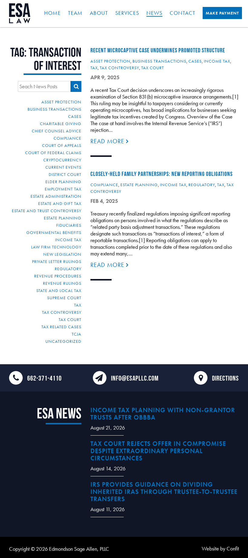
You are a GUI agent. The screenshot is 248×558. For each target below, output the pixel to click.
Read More (108, 141)
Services (127, 12)
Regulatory (68, 268)
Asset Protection (61, 102)
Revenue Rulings (62, 283)
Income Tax (68, 239)
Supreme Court (64, 297)
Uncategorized (63, 341)
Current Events (63, 167)
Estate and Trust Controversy (46, 210)
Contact (182, 12)
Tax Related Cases (61, 326)
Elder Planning (63, 181)
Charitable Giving (60, 123)
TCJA (76, 334)
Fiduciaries (68, 225)
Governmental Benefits (53, 232)
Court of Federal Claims (53, 152)
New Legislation (62, 254)
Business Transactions (54, 109)
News (154, 12)
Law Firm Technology (56, 247)
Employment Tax (63, 189)
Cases (74, 116)
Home (52, 12)
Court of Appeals (61, 145)
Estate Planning (62, 218)
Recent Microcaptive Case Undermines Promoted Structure (157, 50)
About (99, 12)
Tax (77, 305)
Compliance (67, 138)
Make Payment (222, 13)
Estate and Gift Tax (59, 203)
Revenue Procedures (57, 276)
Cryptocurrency (62, 160)
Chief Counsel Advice (56, 131)
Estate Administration (56, 196)
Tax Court (70, 319)
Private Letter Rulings (56, 261)
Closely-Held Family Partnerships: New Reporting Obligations (161, 173)
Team (75, 12)
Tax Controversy (61, 312)
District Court (65, 174)
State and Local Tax (58, 290)
